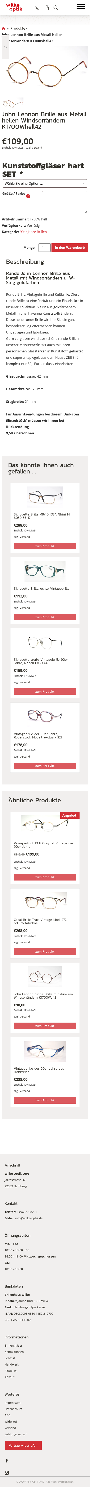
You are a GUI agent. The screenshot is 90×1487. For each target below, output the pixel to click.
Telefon (37, 7)
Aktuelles (11, 1371)
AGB (7, 1415)
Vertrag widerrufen (23, 1445)
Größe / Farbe (13, 193)
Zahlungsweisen (16, 1434)
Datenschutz (13, 1409)
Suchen (55, 7)
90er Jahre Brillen (33, 231)
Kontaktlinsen (14, 1352)
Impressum (13, 1403)
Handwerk (12, 1364)
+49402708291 (27, 1212)
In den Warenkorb (70, 247)
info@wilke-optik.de (29, 1218)
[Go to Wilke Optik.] (3, 28)
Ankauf (9, 1377)
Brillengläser (13, 1345)
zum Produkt (44, 546)
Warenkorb (46, 7)
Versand (37, 147)
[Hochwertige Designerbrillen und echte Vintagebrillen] (14, 7)
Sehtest (10, 1358)
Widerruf (11, 1422)
